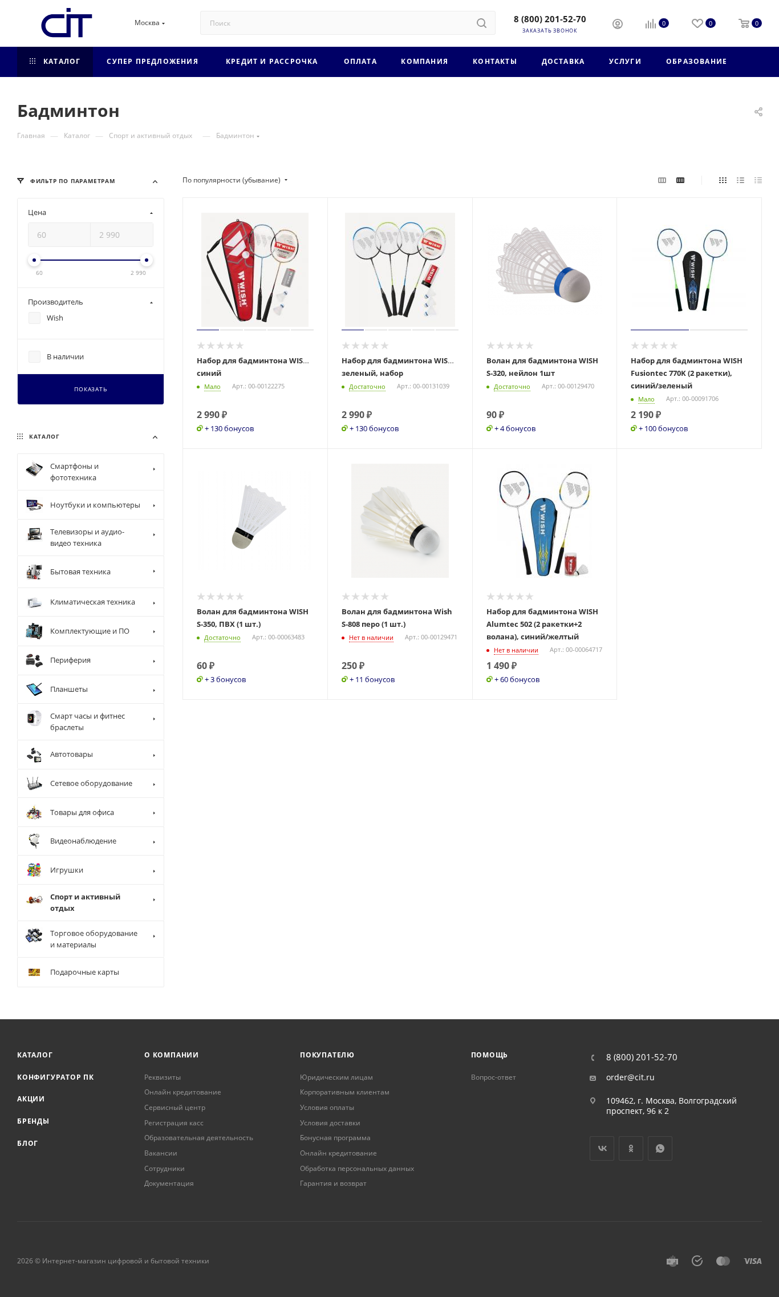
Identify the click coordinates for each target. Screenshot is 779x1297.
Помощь (490, 1055)
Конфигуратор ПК (55, 1077)
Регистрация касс (174, 1123)
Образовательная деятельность (198, 1137)
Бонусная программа (335, 1137)
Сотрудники (164, 1168)
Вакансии (160, 1153)
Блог (27, 1143)
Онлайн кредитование (182, 1092)
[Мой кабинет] (617, 25)
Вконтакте (602, 1148)
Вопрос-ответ (493, 1077)
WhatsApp (660, 1148)
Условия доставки (330, 1123)
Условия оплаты (327, 1107)
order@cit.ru (630, 1077)
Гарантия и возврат (333, 1183)
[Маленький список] (662, 180)
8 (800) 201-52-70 (550, 19)
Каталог (35, 1055)
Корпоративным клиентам (345, 1092)
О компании (171, 1055)
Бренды (33, 1121)
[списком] (740, 180)
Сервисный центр (174, 1107)
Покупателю (327, 1055)
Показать (90, 390)
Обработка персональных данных (357, 1168)
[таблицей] (758, 180)
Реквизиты (162, 1077)
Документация (169, 1183)
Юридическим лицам (336, 1077)
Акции (31, 1099)
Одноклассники (631, 1148)
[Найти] (482, 23)
